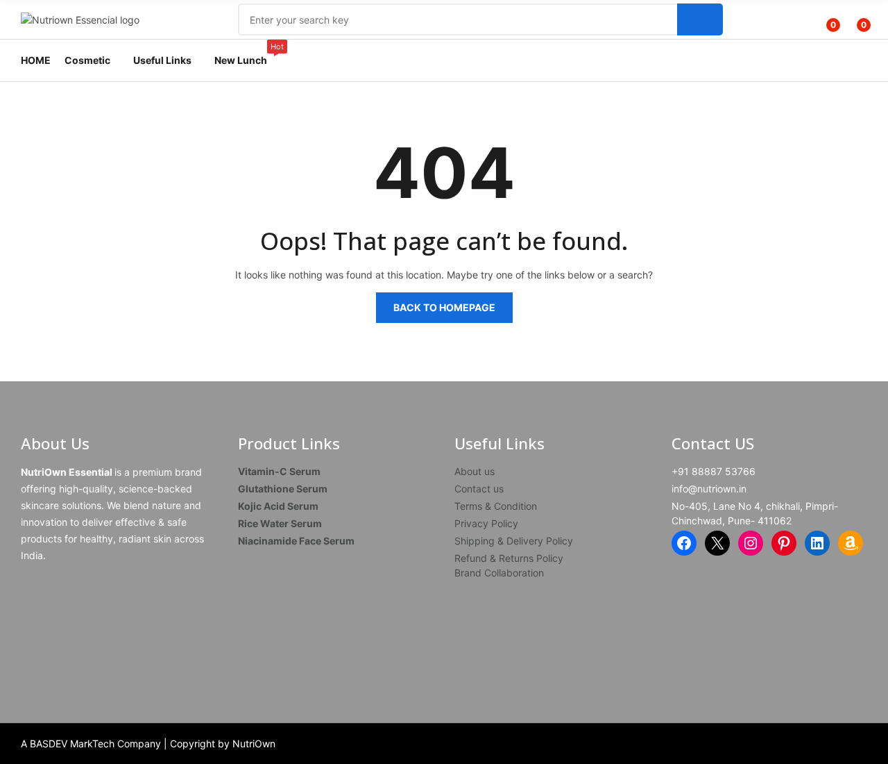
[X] (717, 543)
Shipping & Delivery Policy (513, 541)
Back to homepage (444, 307)
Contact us (479, 489)
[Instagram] (750, 543)
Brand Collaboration (499, 573)
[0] (823, 19)
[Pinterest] (783, 543)
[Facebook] (684, 543)
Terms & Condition (495, 506)
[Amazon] (850, 543)
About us (474, 471)
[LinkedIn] (817, 543)
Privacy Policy (486, 523)
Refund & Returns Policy (508, 558)
